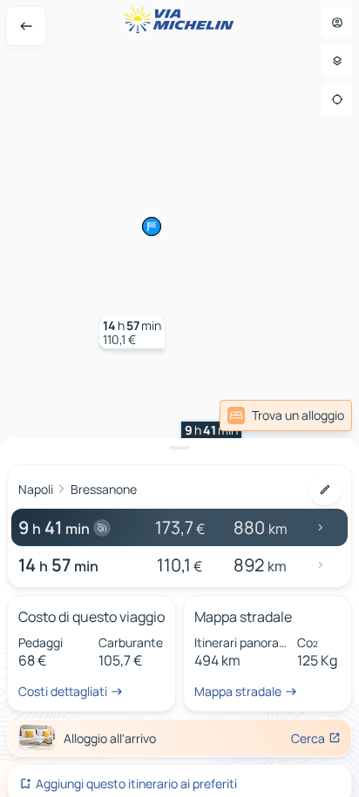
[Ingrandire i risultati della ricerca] (179, 447)
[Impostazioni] (337, 61)
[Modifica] (325, 489)
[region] (179, 398)
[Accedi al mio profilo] (337, 22)
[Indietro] (26, 26)
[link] (286, 415)
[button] (211, 437)
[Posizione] (337, 99)
